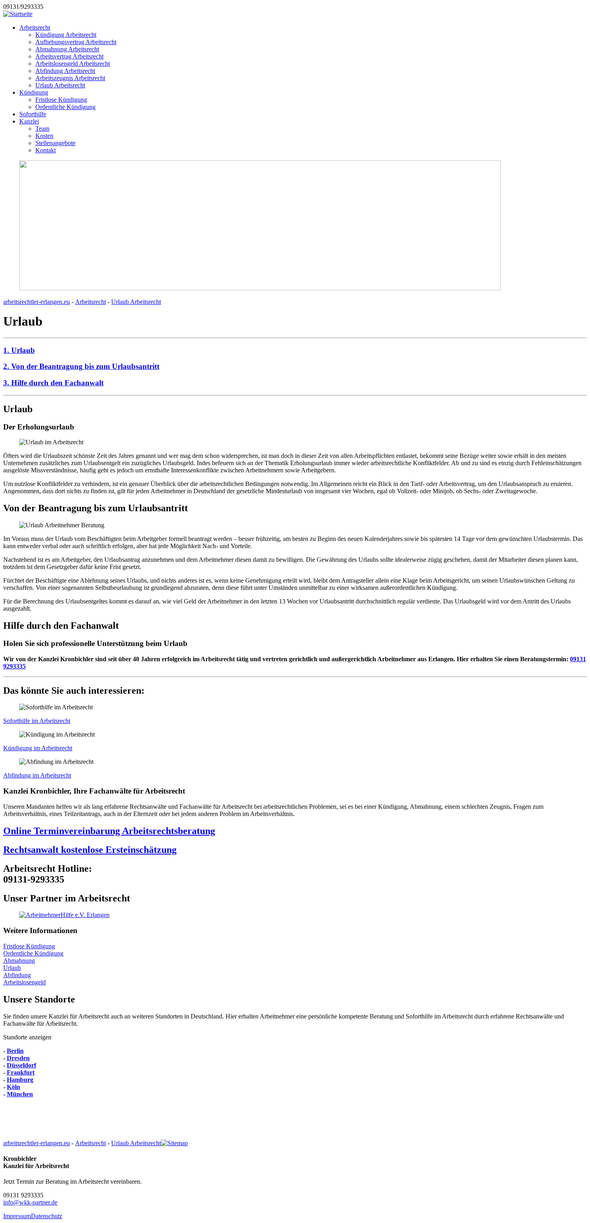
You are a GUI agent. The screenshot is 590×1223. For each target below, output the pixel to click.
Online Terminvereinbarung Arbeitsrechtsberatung (109, 831)
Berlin (15, 1050)
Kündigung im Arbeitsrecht (37, 748)
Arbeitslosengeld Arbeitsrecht (72, 63)
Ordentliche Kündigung (65, 106)
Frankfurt (21, 1072)
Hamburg (20, 1079)
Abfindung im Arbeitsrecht (37, 775)
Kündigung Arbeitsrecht (65, 34)
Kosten (44, 135)
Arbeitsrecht (34, 27)
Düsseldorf (21, 1065)
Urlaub (12, 967)
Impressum (17, 1216)
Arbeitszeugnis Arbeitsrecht (70, 78)
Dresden (18, 1058)
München (20, 1094)
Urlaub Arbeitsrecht (60, 85)
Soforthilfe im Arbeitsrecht (36, 720)
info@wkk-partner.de (30, 1202)
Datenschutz (46, 1216)
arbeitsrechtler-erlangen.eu (36, 301)
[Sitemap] (174, 1143)
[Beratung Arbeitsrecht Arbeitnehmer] (64, 914)
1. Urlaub (19, 350)
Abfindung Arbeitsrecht (65, 70)
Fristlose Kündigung (61, 99)
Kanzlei (29, 121)
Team (42, 128)
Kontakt (45, 150)
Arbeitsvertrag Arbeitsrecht (69, 56)
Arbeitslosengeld (24, 982)
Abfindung (17, 975)
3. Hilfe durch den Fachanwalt (53, 383)
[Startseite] (18, 13)
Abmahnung (19, 960)
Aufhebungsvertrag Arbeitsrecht (75, 41)
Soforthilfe (32, 114)
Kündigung (33, 92)
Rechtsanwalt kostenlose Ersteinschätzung (90, 849)
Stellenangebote (55, 143)
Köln (13, 1086)
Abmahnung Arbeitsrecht (67, 49)
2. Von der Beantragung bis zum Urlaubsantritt (81, 366)
